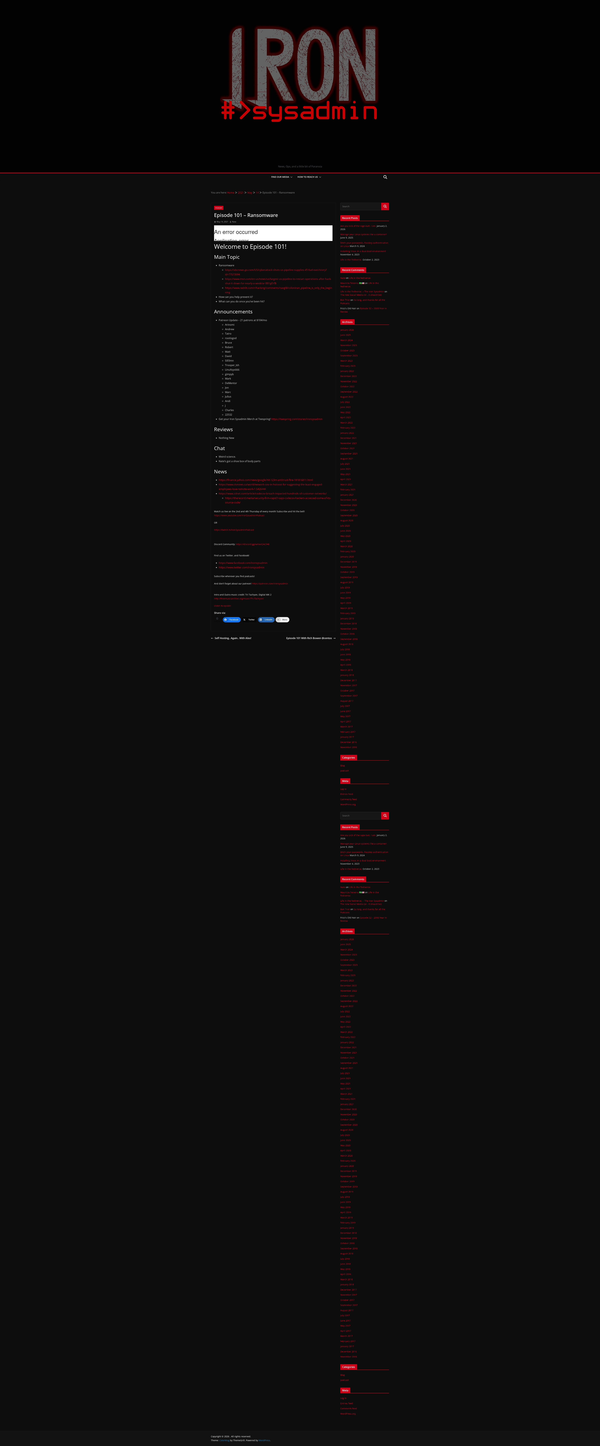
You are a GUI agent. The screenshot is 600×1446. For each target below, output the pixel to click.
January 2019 (347, 618)
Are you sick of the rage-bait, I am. (358, 225)
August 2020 (346, 520)
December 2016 (348, 742)
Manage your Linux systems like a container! (363, 234)
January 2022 (347, 432)
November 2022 (348, 381)
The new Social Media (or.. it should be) (361, 294)
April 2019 (345, 602)
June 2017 (345, 711)
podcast (218, 208)
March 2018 (346, 669)
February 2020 (347, 551)
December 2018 (348, 623)
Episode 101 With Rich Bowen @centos (309, 638)
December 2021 (348, 438)
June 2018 (345, 654)
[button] (290, 177)
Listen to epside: (222, 605)
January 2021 (347, 494)
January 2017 (347, 736)
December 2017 (348, 680)
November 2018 (348, 628)
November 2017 (348, 685)
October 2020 (347, 510)
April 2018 (345, 664)
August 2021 (346, 458)
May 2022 (345, 412)
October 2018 (347, 633)
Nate (234, 221)
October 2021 (347, 448)
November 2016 (348, 747)
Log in (343, 788)
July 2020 (345, 525)
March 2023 (346, 360)
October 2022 (347, 386)
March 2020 (346, 546)
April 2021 (345, 479)
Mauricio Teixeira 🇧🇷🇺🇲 (352, 283)
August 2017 (346, 700)
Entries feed (346, 794)
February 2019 (347, 613)
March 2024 (346, 340)
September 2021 (349, 453)
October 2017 (347, 690)
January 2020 (347, 556)
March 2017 (346, 726)
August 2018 (346, 644)
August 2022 (346, 396)
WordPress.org (348, 804)
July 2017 (345, 705)
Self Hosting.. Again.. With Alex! (233, 638)
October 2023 (347, 350)
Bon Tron (345, 299)
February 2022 (347, 427)
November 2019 (348, 566)
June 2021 (345, 468)
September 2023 (349, 355)
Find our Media (280, 176)
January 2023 (347, 371)
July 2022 (345, 401)
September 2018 (349, 638)
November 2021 (348, 443)
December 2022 (348, 376)
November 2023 (348, 345)
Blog (342, 765)
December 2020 (348, 499)
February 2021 (347, 489)
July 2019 (345, 587)
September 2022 (349, 391)
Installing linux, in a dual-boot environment (363, 251)
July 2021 (345, 463)
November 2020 (348, 504)
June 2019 (345, 592)
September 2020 (349, 515)
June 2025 (345, 334)
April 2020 (345, 541)
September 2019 (349, 577)
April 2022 (345, 417)
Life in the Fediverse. (351, 259)
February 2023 (347, 365)
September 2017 (349, 695)
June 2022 (345, 407)
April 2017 (345, 721)
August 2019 (346, 582)
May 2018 (345, 659)
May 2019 (345, 597)
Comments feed (348, 799)
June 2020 (345, 530)
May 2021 (345, 474)
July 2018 (345, 649)
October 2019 (347, 571)
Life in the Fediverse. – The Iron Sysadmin (362, 291)
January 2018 (347, 675)
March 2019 (346, 608)
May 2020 (345, 535)
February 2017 (347, 731)
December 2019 (348, 561)
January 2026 (347, 329)
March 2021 (346, 484)
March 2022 (346, 422)
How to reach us (308, 176)
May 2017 (345, 716)
